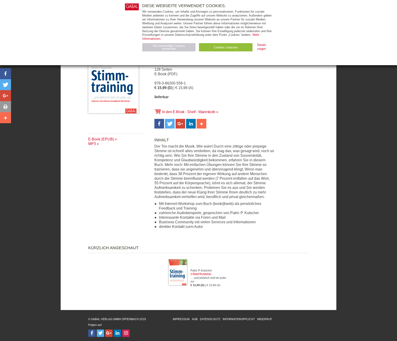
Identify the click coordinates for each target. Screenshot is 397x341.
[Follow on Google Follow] (109, 333)
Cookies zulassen (226, 47)
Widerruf (264, 319)
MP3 (92, 144)
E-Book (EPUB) (101, 139)
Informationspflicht (239, 319)
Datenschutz (210, 319)
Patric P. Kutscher (201, 270)
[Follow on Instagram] (126, 333)
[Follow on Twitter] (100, 333)
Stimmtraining (200, 274)
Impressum (181, 319)
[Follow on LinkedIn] (117, 333)
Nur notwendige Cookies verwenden (169, 47)
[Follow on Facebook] (92, 333)
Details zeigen (261, 46)
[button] (159, 124)
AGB (195, 319)
